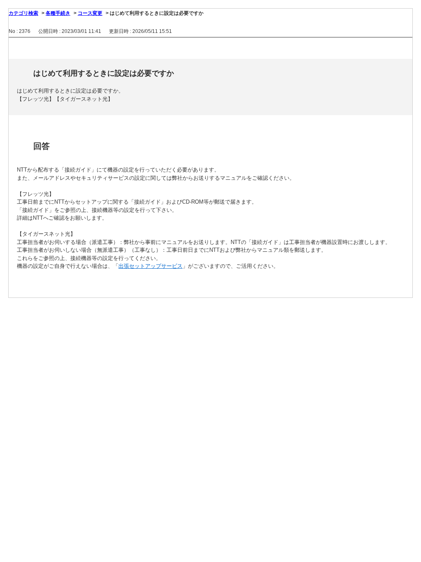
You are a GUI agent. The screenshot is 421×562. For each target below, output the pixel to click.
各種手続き (58, 13)
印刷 (259, 47)
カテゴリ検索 (23, 13)
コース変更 (90, 13)
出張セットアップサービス (150, 266)
